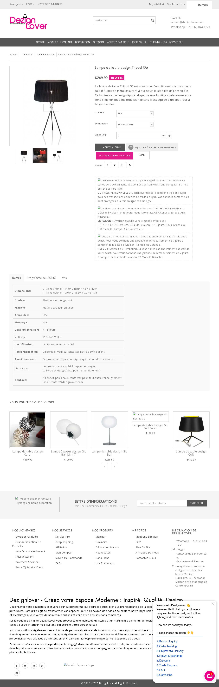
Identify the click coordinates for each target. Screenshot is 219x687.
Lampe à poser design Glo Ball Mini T (68, 453)
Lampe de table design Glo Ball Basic (150, 426)
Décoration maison (107, 547)
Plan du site (143, 547)
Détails (16, 277)
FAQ (58, 563)
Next (114, 466)
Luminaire (66, 42)
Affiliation (61, 547)
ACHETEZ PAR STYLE (118, 42)
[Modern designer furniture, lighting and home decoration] (49, 21)
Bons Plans (139, 42)
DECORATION (82, 42)
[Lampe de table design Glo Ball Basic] (150, 416)
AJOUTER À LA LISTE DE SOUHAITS (155, 147)
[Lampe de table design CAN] (191, 429)
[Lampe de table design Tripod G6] (49, 106)
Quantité (100, 134)
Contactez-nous (146, 557)
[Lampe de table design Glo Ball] (109, 429)
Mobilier (100, 536)
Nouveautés (103, 552)
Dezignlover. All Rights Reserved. (118, 683)
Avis (64, 277)
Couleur (100, 112)
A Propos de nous (147, 552)
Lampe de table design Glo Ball (110, 453)
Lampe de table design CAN (191, 453)
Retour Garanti (24, 556)
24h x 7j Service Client (29, 567)
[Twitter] (25, 666)
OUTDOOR (99, 42)
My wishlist (156, 4)
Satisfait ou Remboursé (30, 551)
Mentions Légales (147, 536)
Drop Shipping (64, 542)
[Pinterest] (34, 666)
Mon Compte (63, 552)
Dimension (102, 123)
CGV (138, 542)
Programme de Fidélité (41, 277)
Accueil (40, 42)
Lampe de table (45, 54)
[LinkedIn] (42, 666)
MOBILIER (53, 42)
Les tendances (158, 42)
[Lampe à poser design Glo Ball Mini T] (68, 429)
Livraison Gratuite (26, 536)
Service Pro (176, 42)
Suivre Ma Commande (68, 557)
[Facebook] (17, 666)
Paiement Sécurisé (27, 562)
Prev (105, 466)
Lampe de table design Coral (27, 453)
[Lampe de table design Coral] (27, 429)
